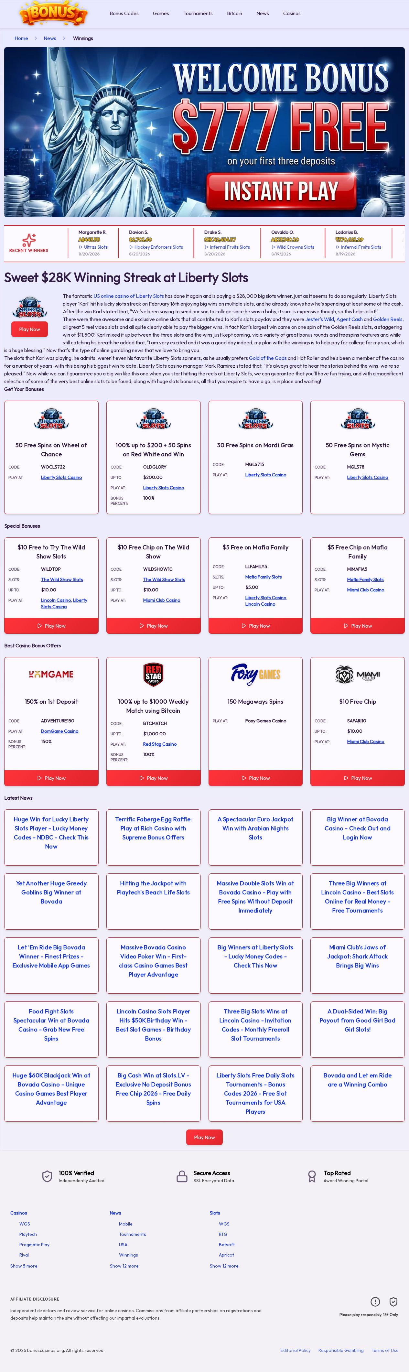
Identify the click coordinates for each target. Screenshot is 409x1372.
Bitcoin (234, 13)
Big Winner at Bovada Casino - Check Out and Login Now (358, 828)
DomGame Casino (60, 731)
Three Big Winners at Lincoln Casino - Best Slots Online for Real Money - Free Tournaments (357, 897)
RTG (223, 1234)
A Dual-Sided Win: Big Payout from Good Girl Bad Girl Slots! (357, 1020)
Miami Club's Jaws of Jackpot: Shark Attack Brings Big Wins (357, 956)
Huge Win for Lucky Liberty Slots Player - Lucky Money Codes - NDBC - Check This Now (51, 833)
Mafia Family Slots (263, 577)
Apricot (226, 1255)
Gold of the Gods (268, 358)
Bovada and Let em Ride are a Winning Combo (358, 1080)
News (262, 13)
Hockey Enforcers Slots (149, 247)
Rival (24, 1255)
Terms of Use (385, 1350)
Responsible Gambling (341, 1350)
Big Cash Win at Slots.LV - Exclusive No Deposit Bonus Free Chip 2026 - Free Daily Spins (153, 1089)
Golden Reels (388, 319)
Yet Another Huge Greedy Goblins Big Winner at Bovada (51, 892)
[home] (53, 24)
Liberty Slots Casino (61, 477)
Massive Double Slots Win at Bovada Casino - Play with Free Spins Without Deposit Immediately (255, 897)
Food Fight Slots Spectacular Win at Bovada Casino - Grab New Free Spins (51, 1025)
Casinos (292, 13)
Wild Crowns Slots (286, 247)
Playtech (28, 1234)
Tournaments (198, 13)
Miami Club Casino (161, 600)
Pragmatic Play (34, 1245)
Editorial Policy (296, 1350)
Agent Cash (349, 319)
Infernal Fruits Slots (220, 247)
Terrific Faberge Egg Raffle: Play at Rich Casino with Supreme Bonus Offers (153, 828)
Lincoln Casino (56, 600)
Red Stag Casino (160, 744)
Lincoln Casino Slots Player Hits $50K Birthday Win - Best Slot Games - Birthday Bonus (153, 1025)
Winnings (128, 1255)
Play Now (29, 329)
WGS (24, 1224)
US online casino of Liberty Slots (128, 296)
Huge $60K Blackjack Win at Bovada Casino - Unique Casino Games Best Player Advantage (52, 1089)
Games (161, 13)
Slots (215, 1213)
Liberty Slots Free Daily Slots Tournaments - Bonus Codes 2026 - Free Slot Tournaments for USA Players (256, 1093)
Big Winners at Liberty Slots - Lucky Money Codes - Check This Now (256, 956)
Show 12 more (124, 1266)
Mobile (126, 1224)
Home (21, 38)
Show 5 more (24, 1266)
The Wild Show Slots (62, 579)
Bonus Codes (124, 13)
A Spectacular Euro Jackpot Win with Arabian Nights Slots (256, 828)
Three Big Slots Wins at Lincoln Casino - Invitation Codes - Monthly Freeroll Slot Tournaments (256, 1025)
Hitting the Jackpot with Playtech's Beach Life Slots (153, 888)
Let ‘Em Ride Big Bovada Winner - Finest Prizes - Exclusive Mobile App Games (51, 956)
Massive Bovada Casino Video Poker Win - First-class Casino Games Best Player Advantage (153, 961)
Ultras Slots (87, 247)
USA (123, 1245)
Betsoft (227, 1245)
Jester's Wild (319, 319)
